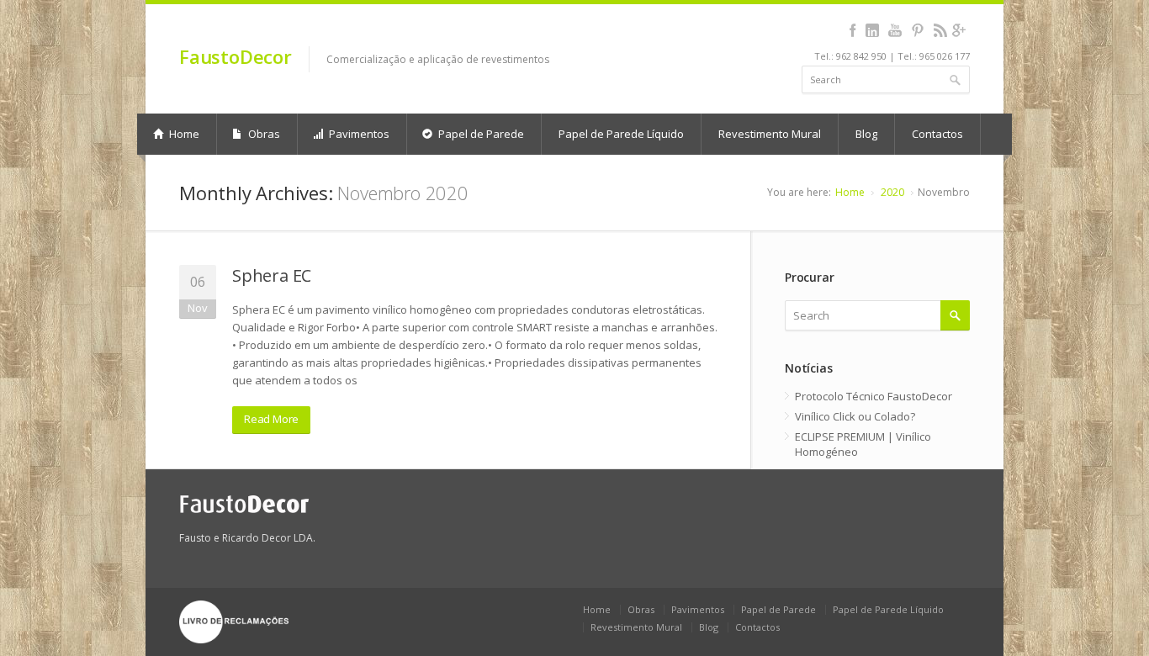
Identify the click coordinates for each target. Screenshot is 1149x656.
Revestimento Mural (769, 133)
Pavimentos (357, 133)
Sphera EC (271, 275)
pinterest (917, 30)
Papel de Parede (480, 133)
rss (940, 30)
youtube (894, 30)
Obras (263, 133)
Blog (866, 133)
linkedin (871, 30)
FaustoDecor (235, 56)
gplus (958, 30)
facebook (852, 30)
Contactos (937, 133)
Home (183, 133)
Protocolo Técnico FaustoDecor (873, 396)
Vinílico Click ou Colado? (855, 416)
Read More (271, 418)
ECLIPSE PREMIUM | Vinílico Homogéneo (863, 444)
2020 (892, 192)
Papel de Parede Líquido (621, 133)
